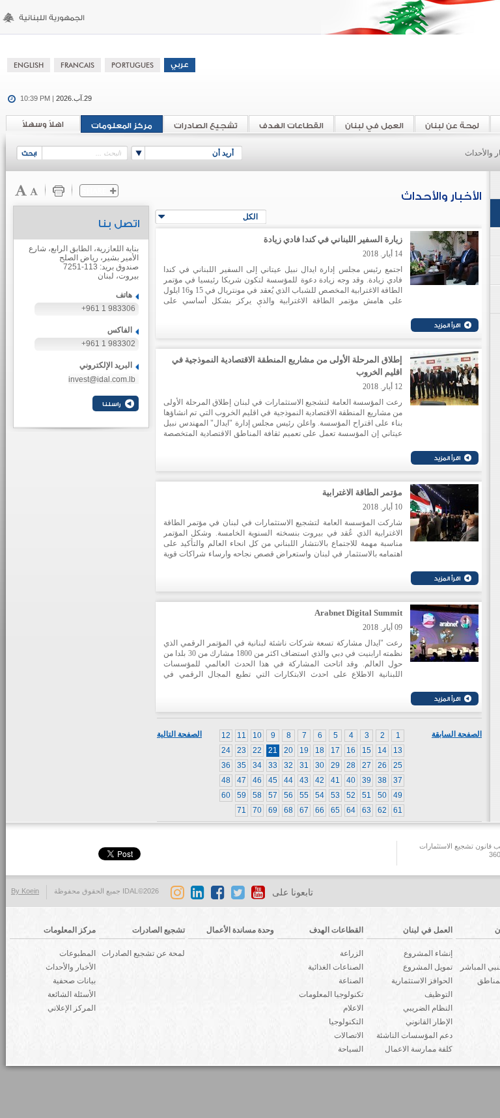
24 (225, 750)
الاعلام (353, 1008)
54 (319, 795)
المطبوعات (77, 953)
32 (288, 765)
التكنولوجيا (346, 1021)
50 (382, 795)
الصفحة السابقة (457, 734)
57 (272, 795)
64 (350, 810)
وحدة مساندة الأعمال (240, 929)
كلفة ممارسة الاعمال (418, 1049)
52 (350, 795)
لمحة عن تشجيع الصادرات (143, 953)
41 (335, 780)
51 (366, 795)
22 (257, 750)
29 (335, 765)
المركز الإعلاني (72, 1008)
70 (257, 810)
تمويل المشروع (427, 967)
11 (241, 735)
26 (382, 765)
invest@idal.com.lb (101, 379)
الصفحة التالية (179, 734)
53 (335, 795)
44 (288, 780)
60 (225, 795)
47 (241, 780)
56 (288, 795)
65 (335, 810)
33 (272, 765)
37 (397, 780)
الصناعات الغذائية (335, 967)
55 (304, 795)
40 (350, 780)
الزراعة (351, 953)
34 (257, 765)
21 (272, 750)
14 (382, 750)
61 (397, 810)
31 (304, 765)
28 (350, 765)
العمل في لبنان (374, 125)
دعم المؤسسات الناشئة (414, 1035)
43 (304, 780)
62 (382, 810)
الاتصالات (348, 1035)
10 (257, 735)
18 (319, 750)
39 (366, 780)
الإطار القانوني (429, 1021)
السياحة (350, 1049)
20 (288, 750)
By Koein (25, 891)
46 (257, 780)
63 (366, 810)
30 (319, 765)
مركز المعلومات (121, 125)
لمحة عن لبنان (452, 125)
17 (335, 750)
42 (319, 780)
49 (397, 795)
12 (225, 735)
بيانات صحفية (74, 980)
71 (241, 810)
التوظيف (438, 994)
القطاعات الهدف (291, 125)
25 (397, 765)
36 (225, 765)
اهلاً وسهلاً (43, 124)
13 (397, 750)
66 (319, 810)
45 (272, 780)
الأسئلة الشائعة (72, 994)
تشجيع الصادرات (206, 125)
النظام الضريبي (427, 1008)
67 (304, 810)
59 (241, 795)
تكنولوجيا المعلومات (331, 994)
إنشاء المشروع (428, 953)
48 (225, 780)
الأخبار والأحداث (71, 967)
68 (288, 810)
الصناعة (351, 980)
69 (272, 810)
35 (241, 765)
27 (366, 765)
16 (350, 750)
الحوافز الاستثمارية (421, 980)
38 (382, 780)
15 (366, 750)
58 (257, 795)
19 (304, 750)
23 (241, 750)
